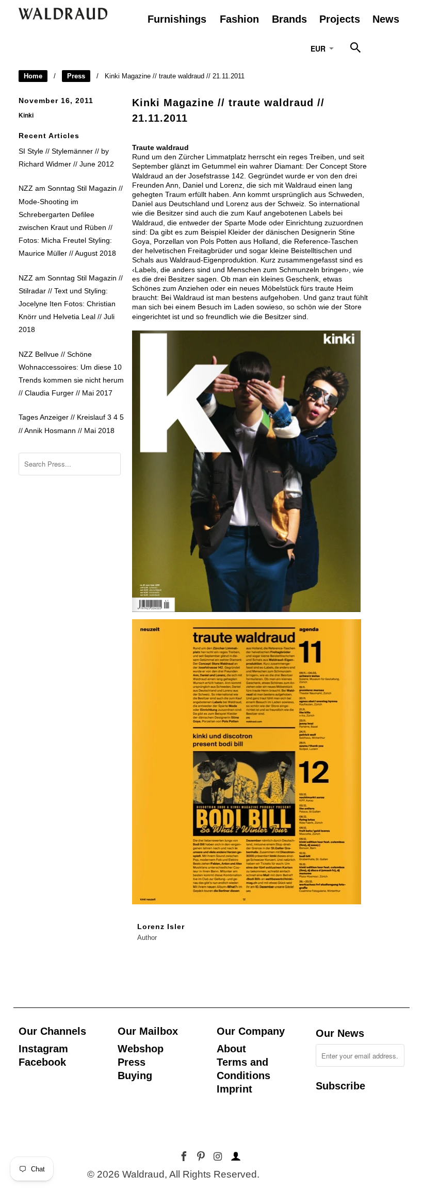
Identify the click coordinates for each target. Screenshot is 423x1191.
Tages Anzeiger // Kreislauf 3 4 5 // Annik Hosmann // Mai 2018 (71, 423)
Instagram (43, 1048)
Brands (289, 19)
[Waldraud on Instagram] (218, 1156)
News (385, 19)
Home (33, 76)
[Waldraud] (63, 14)
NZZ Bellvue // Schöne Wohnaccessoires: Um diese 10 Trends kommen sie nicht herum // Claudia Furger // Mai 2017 (71, 374)
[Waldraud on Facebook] (185, 1156)
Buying (135, 1075)
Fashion (239, 19)
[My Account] (234, 1156)
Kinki (26, 115)
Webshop (141, 1048)
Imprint (234, 1089)
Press (76, 76)
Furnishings (177, 19)
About (231, 1048)
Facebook (42, 1062)
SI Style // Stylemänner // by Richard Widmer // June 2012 (66, 157)
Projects (339, 19)
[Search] (356, 50)
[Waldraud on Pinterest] (202, 1156)
